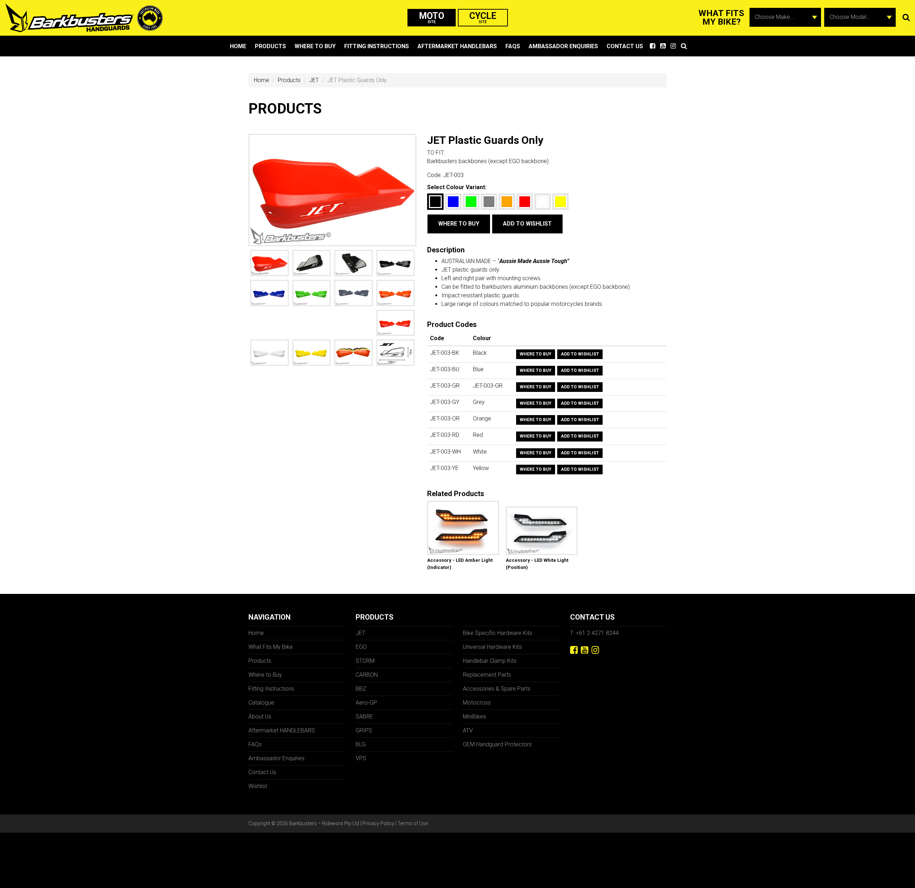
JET (314, 80)
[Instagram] (595, 650)
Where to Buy (315, 46)
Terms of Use (412, 823)
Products (270, 46)
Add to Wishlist (527, 223)
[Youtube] (584, 650)
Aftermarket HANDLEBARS (457, 46)
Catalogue (261, 702)
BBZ (361, 688)
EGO (361, 647)
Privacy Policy (378, 823)
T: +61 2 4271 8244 (594, 633)
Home (238, 46)
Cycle (482, 17)
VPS (361, 758)
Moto (431, 17)
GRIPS (364, 730)
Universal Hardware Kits (492, 647)
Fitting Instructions (376, 46)
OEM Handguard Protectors (497, 744)
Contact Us (625, 46)
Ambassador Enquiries (563, 46)
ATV (468, 730)
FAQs (512, 46)
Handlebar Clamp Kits (489, 660)
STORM (365, 660)
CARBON (367, 674)
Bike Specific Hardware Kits (497, 633)
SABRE (364, 716)
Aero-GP (366, 702)
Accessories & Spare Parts (496, 688)
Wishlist (257, 786)
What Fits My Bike (270, 647)
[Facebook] (574, 650)
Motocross (477, 702)
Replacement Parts (487, 674)
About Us (259, 716)
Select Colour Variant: (456, 187)
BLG (361, 744)
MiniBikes (474, 716)
